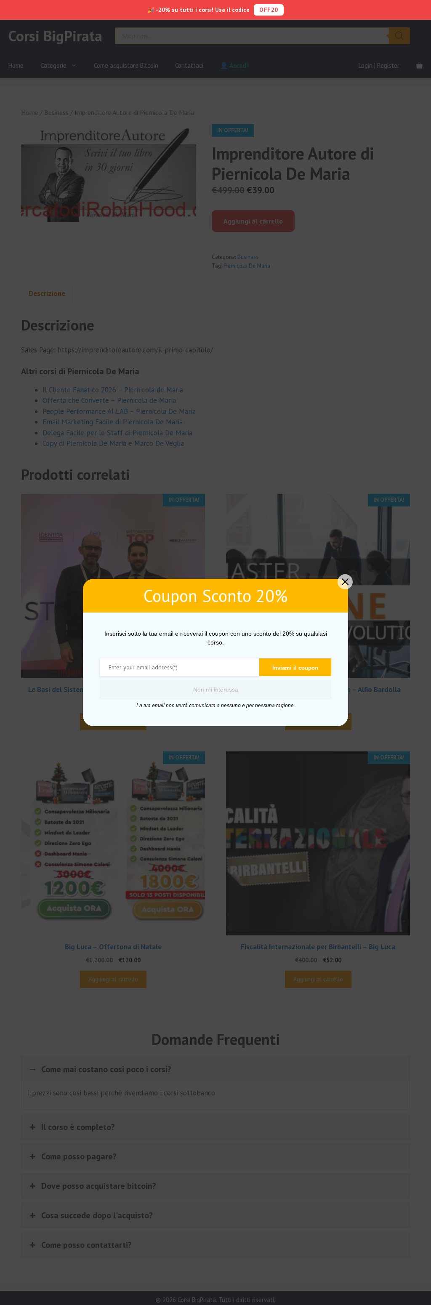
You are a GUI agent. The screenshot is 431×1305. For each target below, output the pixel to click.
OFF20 (268, 9)
